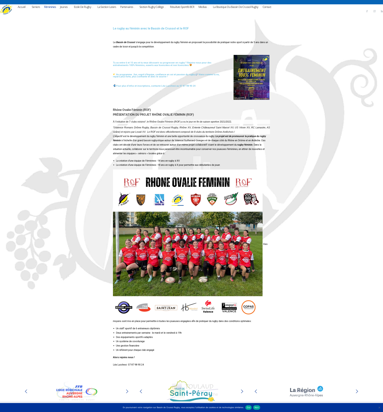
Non (257, 407)
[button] (26, 391)
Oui (248, 407)
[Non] (379, 407)
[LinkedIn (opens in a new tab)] (380, 6)
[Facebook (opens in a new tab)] (366, 6)
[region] (76, 391)
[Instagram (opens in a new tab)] (373, 6)
